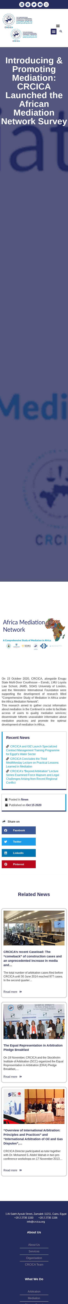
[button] (58, 26)
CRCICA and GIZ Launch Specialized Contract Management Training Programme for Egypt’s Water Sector (32, 750)
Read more (11, 991)
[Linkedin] (21, 4)
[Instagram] (46, 4)
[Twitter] (34, 4)
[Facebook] (28, 4)
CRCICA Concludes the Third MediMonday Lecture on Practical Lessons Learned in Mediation (32, 762)
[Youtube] (40, 4)
